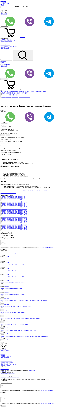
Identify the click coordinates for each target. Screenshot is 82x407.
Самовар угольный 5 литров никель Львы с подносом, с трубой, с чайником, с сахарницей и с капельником (24, 336)
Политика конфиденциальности (8, 373)
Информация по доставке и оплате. (8, 193)
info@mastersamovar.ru (49, 190)
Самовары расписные (5, 363)
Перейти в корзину (5, 377)
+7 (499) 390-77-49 (5, 14)
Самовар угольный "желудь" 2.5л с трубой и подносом (13, 312)
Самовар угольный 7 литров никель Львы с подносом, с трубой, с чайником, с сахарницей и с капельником (24, 300)
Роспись (2, 62)
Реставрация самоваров (6, 356)
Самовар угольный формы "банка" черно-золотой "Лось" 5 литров (15, 258)
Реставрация (3, 1)
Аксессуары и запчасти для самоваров (9, 364)
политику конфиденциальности (47, 247)
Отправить (3, 392)
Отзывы (2, 4)
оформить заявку (60, 190)
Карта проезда (32, 6)
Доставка (8, 134)
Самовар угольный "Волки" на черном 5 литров (11, 252)
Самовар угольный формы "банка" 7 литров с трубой (12, 264)
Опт (1, 63)
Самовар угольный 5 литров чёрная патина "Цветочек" (13, 294)
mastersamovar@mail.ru (5, 371)
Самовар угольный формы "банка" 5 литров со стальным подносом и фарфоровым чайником (21, 318)
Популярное (3, 61)
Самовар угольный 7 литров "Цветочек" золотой (11, 288)
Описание (3, 134)
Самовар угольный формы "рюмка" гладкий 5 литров (12, 282)
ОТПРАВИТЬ (3, 249)
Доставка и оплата (5, 3)
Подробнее (6, 256)
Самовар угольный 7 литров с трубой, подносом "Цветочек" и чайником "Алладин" (19, 330)
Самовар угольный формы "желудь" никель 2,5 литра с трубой (14, 324)
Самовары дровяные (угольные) (8, 359)
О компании (3, 2)
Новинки (3, 354)
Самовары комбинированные (7, 362)
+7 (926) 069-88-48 (5, 13)
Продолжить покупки (14, 377)
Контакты (3, 5)
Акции (2, 352)
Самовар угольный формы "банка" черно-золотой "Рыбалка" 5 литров (16, 306)
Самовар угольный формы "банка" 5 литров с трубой (12, 276)
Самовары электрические (6, 361)
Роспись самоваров (5, 357)
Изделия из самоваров (5, 365)
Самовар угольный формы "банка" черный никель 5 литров (14, 270)
